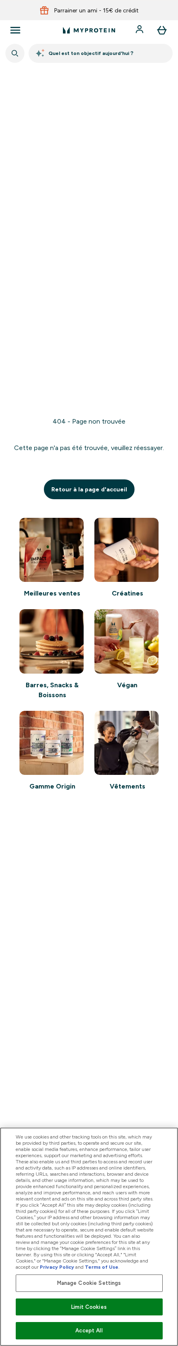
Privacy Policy (57, 1267)
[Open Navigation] (15, 30)
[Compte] (140, 30)
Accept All (88, 1330)
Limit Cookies (89, 1307)
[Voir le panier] (161, 30)
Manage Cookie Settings (89, 1283)
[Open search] (15, 53)
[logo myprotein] (89, 30)
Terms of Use (101, 1267)
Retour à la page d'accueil (89, 489)
